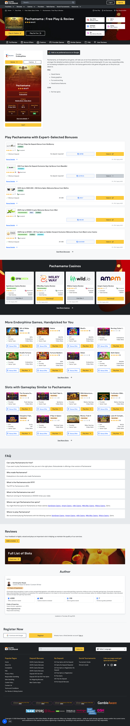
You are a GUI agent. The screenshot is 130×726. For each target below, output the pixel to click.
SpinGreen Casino (54, 506)
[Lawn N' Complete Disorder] (103, 419)
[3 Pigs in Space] (43, 419)
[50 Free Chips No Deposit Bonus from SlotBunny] (11, 145)
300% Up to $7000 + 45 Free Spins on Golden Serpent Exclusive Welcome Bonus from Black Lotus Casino (57, 232)
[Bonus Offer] (12, 346)
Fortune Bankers (56, 353)
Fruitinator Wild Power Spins (117, 393)
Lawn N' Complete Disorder (117, 416)
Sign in (81, 635)
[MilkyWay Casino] (50, 278)
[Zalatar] (43, 331)
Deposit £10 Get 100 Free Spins (39, 676)
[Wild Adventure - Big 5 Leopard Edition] (73, 396)
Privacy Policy (9, 674)
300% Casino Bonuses (37, 668)
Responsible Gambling (12, 676)
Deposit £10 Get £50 (36, 674)
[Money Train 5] (73, 419)
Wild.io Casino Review (75, 286)
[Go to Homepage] (11, 2)
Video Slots (27, 101)
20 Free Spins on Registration (63, 673)
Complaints (8, 668)
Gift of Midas (24, 328)
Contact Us (8, 685)
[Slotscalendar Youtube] (115, 665)
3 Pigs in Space (55, 416)
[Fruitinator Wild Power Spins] (103, 396)
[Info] (4, 721)
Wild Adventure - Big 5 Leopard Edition (86, 393)
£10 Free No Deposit (60, 679)
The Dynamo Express (26, 393)
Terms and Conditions (12, 688)
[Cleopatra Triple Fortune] (12, 419)
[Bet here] (13, 302)
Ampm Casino (67, 506)
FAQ (6, 671)
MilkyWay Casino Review (46, 286)
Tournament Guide (84, 662)
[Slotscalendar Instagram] (112, 665)
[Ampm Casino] (110, 278)
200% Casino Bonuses (37, 671)
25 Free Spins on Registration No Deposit (64, 669)
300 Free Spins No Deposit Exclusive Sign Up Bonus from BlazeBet (42, 166)
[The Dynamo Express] (12, 396)
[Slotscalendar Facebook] (105, 665)
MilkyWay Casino (88, 506)
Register (41, 636)
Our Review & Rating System (14, 691)
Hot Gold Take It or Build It (56, 393)
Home (7, 662)
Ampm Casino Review (105, 286)
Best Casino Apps (35, 682)
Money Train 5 (85, 416)
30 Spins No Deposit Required (63, 665)
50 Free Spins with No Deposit (63, 662)
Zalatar (52, 328)
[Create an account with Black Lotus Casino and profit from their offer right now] (118, 247)
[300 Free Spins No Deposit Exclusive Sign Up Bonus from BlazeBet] (11, 167)
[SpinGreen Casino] (19, 278)
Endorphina (23, 94)
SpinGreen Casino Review (16, 286)
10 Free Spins (58, 676)
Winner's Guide (83, 665)
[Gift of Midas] (12, 331)
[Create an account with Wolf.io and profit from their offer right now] (118, 203)
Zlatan (82, 353)
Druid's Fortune (25, 353)
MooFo (82, 328)
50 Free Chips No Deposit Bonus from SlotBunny (35, 144)
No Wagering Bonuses (36, 679)
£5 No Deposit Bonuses (61, 682)
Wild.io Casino (100, 506)
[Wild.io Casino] (80, 278)
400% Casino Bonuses (37, 665)
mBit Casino (77, 506)
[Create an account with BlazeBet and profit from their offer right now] (118, 181)
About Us (8, 665)
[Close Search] (73, 2)
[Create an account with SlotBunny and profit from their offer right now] (118, 159)
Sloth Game (115, 353)
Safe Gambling (9, 679)
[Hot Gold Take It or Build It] (43, 396)
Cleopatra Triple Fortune (26, 416)
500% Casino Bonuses (37, 662)
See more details (22, 118)
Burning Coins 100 (117, 328)
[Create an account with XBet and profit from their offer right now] (118, 225)
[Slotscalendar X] (108, 665)
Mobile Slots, (19, 101)
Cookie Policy (9, 682)
